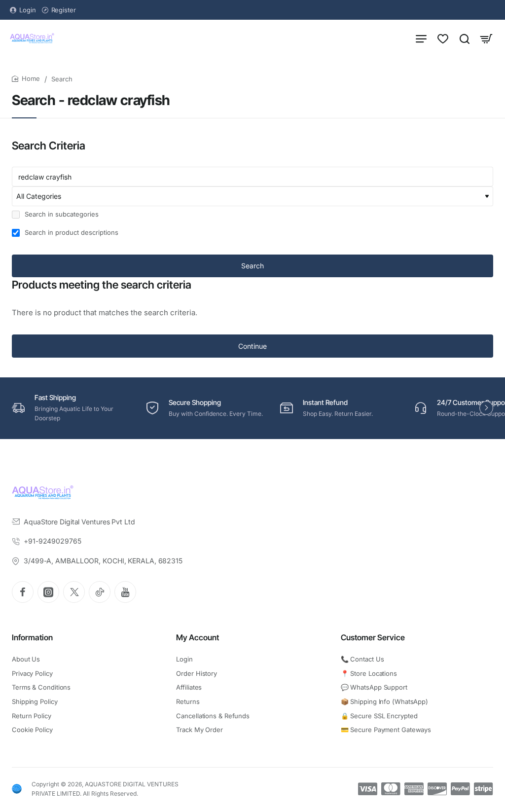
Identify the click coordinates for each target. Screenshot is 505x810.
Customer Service (373, 637)
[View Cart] (486, 38)
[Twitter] (74, 592)
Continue (252, 346)
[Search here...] (464, 38)
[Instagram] (48, 592)
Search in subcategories (61, 214)
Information (32, 637)
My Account (197, 637)
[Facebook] (23, 592)
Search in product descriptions (70, 232)
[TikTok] (99, 592)
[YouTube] (125, 592)
